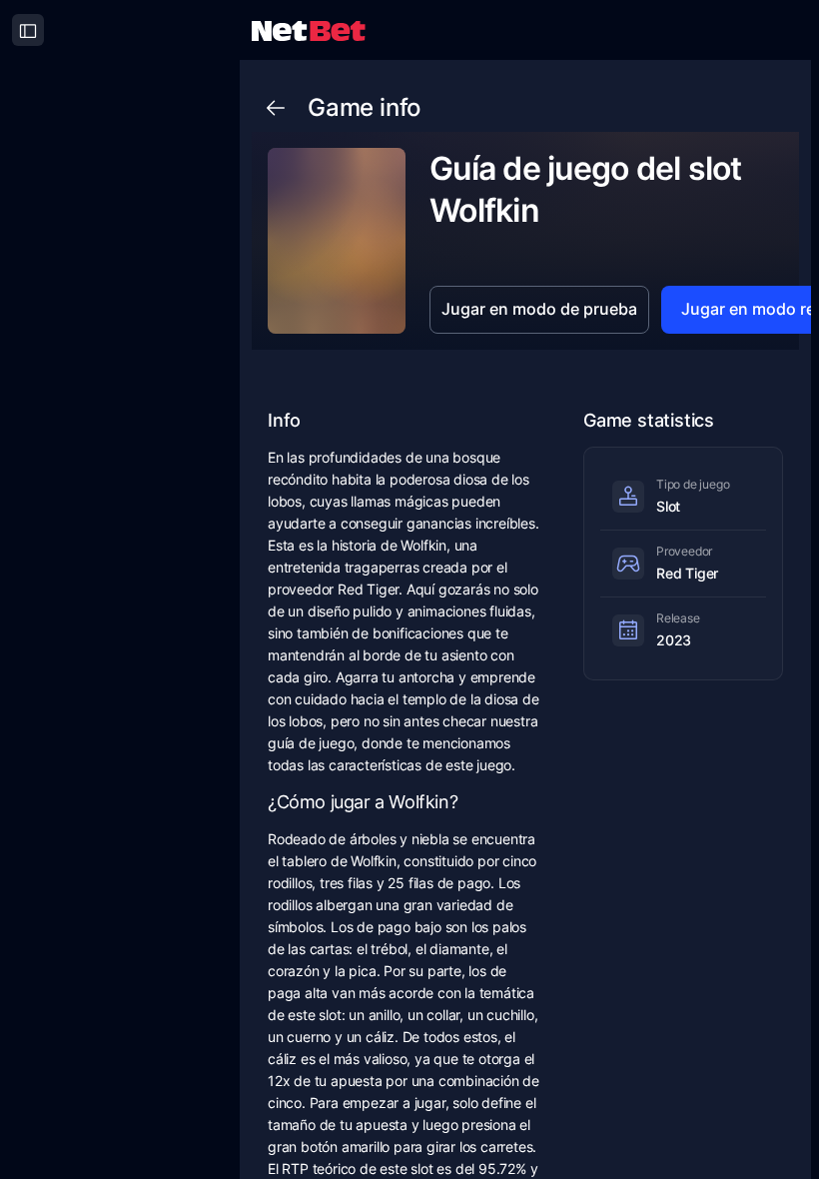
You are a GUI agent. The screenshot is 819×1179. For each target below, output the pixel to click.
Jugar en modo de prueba (539, 309)
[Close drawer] (28, 30)
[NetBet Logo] (309, 29)
